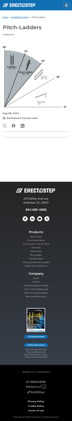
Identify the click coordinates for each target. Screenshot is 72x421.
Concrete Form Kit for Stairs (36, 244)
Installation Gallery (20, 17)
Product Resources (36, 345)
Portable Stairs (36, 258)
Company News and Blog (36, 285)
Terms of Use (36, 410)
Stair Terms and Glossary (36, 293)
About (36, 278)
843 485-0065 (36, 209)
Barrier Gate (36, 236)
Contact (36, 281)
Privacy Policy (36, 401)
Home (6, 17)
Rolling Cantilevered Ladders (36, 262)
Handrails (36, 247)
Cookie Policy (36, 406)
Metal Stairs (36, 251)
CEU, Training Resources (36, 289)
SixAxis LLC (28, 371)
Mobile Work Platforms (36, 266)
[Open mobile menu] (66, 5)
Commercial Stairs (36, 240)
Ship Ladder (36, 255)
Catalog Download (36, 336)
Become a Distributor (36, 296)
